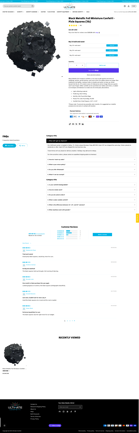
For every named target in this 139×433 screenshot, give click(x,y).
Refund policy (82, 431)
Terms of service (100, 431)
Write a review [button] (102, 234)
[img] (26, 248)
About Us (33, 409)
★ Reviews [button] (137, 218)
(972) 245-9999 (132, 12)
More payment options (93, 75)
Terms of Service (35, 416)
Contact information (120, 431)
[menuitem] (42, 404)
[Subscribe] (80, 407)
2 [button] (67, 321)
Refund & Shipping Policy (38, 406)
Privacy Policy (34, 419)
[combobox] (16, 6)
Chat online (10, 145)
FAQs (32, 411)
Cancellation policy (131, 431)
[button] (125, 6)
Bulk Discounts (34, 414)
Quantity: (71, 61)
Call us (23, 145)
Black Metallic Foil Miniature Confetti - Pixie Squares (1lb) (14, 368)
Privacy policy (90, 431)
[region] (33, 47)
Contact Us (33, 404)
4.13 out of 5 (41, 233)
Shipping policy (110, 431)
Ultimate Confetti (16, 431)
